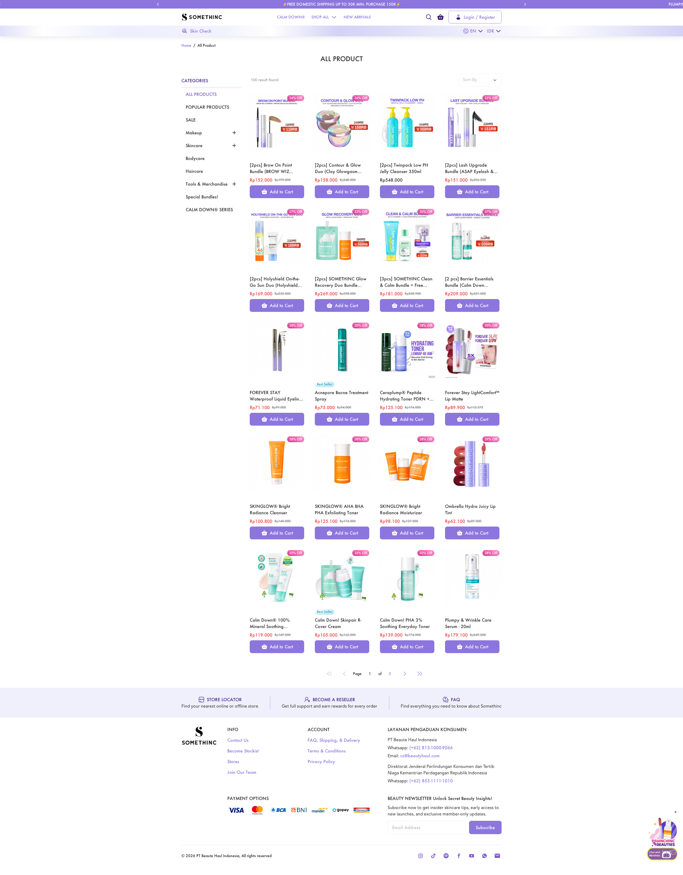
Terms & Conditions (327, 751)
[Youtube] (471, 856)
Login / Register (479, 17)
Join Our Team (241, 772)
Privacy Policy (321, 761)
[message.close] (675, 812)
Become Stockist (243, 751)
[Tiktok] (433, 856)
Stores (233, 761)
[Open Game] (663, 832)
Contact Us (238, 740)
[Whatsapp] (484, 856)
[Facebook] (459, 856)
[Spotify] (446, 856)
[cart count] (440, 17)
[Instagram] (420, 856)
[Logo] (202, 17)
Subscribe (485, 827)
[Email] (497, 856)
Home (186, 45)
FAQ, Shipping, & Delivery (334, 740)
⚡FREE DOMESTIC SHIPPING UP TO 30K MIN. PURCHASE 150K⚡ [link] (341, 4)
